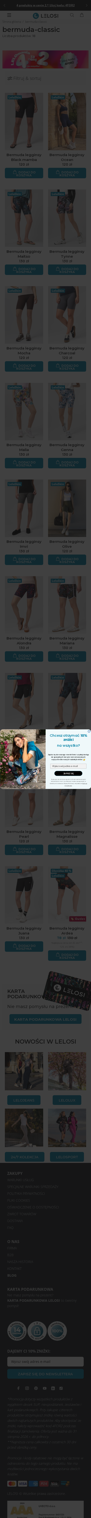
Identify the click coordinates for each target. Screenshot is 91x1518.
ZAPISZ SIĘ (68, 773)
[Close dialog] (89, 731)
